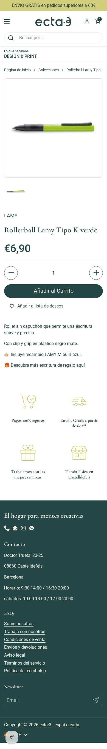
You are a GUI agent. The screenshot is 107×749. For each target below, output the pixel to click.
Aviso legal (14, 655)
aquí (80, 365)
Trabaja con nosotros (24, 631)
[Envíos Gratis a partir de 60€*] (79, 401)
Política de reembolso (25, 670)
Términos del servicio (24, 663)
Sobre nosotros (18, 623)
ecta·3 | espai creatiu (59, 724)
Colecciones (48, 70)
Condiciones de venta (25, 639)
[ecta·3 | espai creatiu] (53, 21)
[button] (11, 273)
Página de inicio (17, 70)
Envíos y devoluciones (25, 647)
